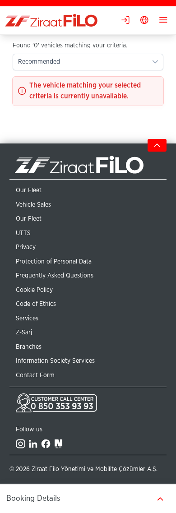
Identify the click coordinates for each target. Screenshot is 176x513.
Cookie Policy (34, 290)
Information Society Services (55, 361)
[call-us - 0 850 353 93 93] (88, 402)
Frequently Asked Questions (54, 276)
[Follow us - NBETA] (58, 443)
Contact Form (35, 375)
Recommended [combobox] (39, 62)
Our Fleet (29, 190)
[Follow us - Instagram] (20, 443)
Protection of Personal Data (54, 262)
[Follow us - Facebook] (46, 443)
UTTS (23, 233)
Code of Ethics (36, 304)
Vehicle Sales (33, 205)
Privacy (26, 247)
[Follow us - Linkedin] (33, 443)
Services (27, 318)
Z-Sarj (24, 332)
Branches (29, 347)
